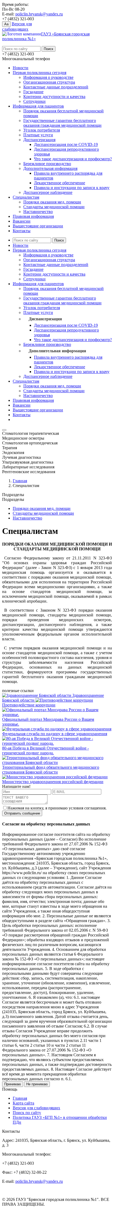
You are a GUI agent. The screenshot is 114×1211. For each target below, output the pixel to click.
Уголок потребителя (41, 130)
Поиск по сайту (27, 1112)
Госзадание (33, 91)
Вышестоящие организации (38, 226)
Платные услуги (38, 135)
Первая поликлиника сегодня (39, 72)
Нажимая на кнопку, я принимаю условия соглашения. (57, 808)
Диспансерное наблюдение (47, 192)
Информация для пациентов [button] (38, 283)
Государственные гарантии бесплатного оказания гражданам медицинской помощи (62, 123)
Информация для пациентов (38, 106)
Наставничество (38, 211)
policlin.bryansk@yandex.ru (39, 14)
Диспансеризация (39, 139)
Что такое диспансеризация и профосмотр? (73, 159)
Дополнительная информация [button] (57, 351)
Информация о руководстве (48, 77)
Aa (6, 24)
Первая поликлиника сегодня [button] (39, 250)
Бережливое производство (47, 163)
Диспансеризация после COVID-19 (66, 144)
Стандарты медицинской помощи (54, 206)
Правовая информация (33, 216)
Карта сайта (23, 1103)
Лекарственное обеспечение (59, 183)
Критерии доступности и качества (54, 96)
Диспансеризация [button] (45, 319)
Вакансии (21, 221)
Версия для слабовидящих (36, 1108)
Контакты (21, 230)
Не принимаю (37, 1084)
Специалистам (26, 197)
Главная (20, 480)
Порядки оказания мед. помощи (52, 202)
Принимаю (12, 1084)
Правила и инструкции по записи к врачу (71, 187)
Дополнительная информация (50, 168)
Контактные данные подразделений (55, 87)
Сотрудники (34, 101)
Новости (20, 68)
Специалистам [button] (26, 381)
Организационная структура (49, 82)
